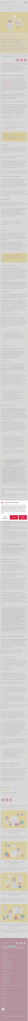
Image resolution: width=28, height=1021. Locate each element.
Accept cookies (23, 517)
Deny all (14, 517)
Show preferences (5, 517)
